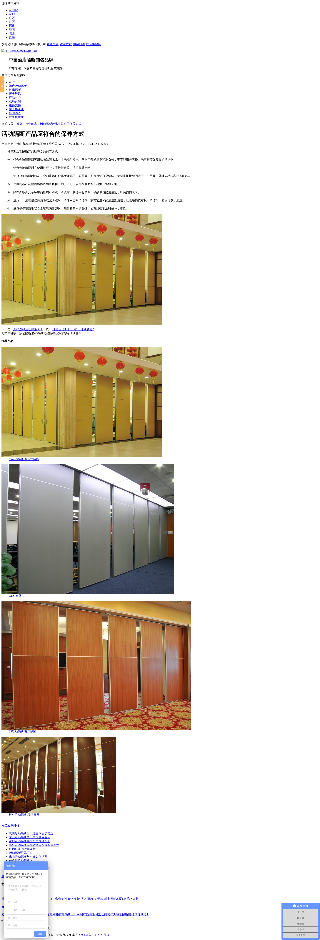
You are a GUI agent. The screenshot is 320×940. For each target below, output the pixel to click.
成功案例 (15, 101)
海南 (12, 29)
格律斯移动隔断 (117, 914)
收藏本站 (66, 44)
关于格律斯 (16, 109)
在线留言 (53, 44)
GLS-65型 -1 (17, 595)
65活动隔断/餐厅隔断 (22, 731)
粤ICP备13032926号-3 (95, 934)
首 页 (12, 82)
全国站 (13, 10)
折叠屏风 (15, 93)
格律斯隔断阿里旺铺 (93, 914)
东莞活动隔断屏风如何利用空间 (29, 837)
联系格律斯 (93, 44)
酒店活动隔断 (18, 85)
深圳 (12, 14)
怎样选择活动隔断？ (26, 329)
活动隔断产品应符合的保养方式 (60, 123)
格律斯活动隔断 (139, 914)
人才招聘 (87, 898)
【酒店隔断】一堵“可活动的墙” (73, 329)
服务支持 (15, 105)
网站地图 (79, 44)
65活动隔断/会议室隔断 (24, 459)
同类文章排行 (10, 825)
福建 (12, 25)
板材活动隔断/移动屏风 (24, 814)
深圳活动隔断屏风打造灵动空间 (29, 841)
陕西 (12, 33)
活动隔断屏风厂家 (21, 852)
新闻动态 (15, 113)
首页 (19, 123)
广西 (12, 17)
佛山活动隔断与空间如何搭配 (28, 856)
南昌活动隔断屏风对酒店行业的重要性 (34, 845)
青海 (12, 37)
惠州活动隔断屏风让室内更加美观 (31, 833)
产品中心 (15, 97)
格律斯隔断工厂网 (68, 914)
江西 (12, 21)
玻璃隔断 (15, 89)
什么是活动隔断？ (21, 860)
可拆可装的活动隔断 (22, 849)
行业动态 (31, 123)
